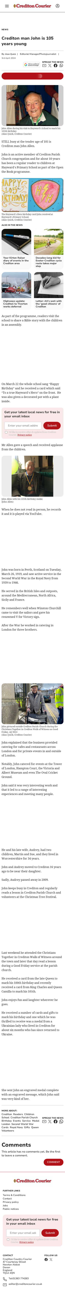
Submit (52, 426)
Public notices (11, 1209)
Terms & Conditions (14, 1195)
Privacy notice (25, 435)
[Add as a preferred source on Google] (31, 64)
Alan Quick (10, 54)
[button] (7, 6)
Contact (7, 1198)
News (5, 29)
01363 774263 (21, 1278)
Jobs (5, 1205)
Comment (53, 1162)
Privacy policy (11, 1202)
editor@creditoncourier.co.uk (25, 1284)
